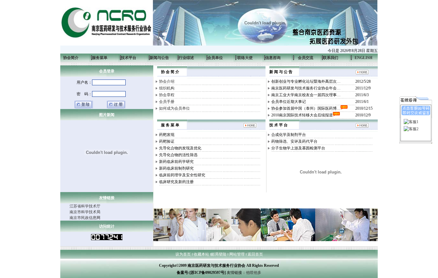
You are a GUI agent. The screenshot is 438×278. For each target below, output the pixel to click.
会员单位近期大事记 (288, 101)
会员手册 (166, 101)
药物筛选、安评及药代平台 (294, 141)
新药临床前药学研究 (176, 161)
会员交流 (305, 57)
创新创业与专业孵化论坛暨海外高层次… (306, 81)
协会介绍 (166, 81)
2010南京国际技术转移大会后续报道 (302, 115)
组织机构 (166, 88)
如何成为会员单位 (174, 108)
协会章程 (166, 95)
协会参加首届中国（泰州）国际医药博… (306, 108)
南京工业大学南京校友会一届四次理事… (306, 95)
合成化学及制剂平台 (288, 134)
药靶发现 (166, 134)
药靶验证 (166, 141)
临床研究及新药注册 (176, 182)
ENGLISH (363, 57)
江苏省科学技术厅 (85, 206)
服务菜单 (98, 57)
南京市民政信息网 (85, 217)
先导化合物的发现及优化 (180, 148)
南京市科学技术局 (85, 212)
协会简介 (69, 57)
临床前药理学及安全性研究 (182, 175)
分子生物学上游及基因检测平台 (298, 148)
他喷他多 (253, 272)
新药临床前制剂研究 (176, 168)
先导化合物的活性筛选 (178, 155)
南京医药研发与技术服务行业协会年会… (306, 88)
